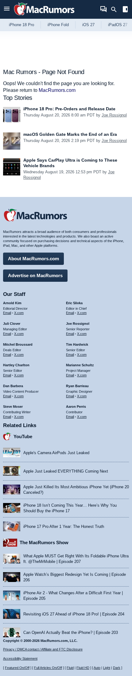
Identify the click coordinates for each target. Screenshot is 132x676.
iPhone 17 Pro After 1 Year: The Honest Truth (63, 526)
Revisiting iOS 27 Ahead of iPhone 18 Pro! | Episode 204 (73, 614)
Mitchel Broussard (18, 344)
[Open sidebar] (125, 10)
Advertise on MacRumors (35, 275)
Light (106, 668)
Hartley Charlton (16, 365)
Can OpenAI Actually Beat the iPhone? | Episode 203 (70, 632)
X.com (19, 313)
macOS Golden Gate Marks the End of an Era (70, 134)
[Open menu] (6, 9)
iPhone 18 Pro (21, 24)
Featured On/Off (17, 668)
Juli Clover (11, 323)
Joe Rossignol (114, 115)
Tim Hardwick (77, 344)
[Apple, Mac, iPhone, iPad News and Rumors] (44, 16)
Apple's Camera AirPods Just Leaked (56, 452)
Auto (97, 668)
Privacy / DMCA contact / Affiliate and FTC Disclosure (43, 649)
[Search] (116, 9)
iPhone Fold (58, 24)
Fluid (70, 668)
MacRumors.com (57, 90)
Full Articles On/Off (48, 668)
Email (7, 313)
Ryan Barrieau (77, 386)
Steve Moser (13, 406)
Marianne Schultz (80, 365)
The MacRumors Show (44, 542)
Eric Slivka (74, 303)
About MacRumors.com (33, 258)
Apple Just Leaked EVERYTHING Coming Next (65, 471)
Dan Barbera (13, 386)
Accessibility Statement (20, 658)
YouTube (23, 436)
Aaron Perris (76, 406)
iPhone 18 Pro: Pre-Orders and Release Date (69, 108)
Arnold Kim (12, 303)
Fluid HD (82, 668)
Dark (116, 668)
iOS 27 (88, 24)
